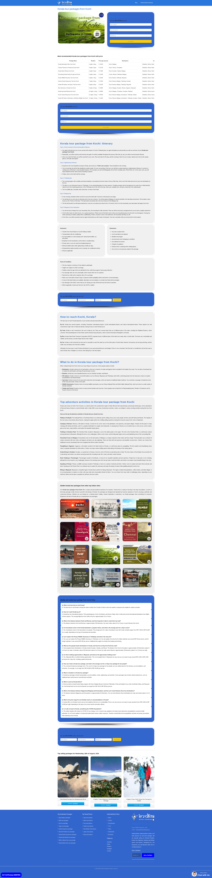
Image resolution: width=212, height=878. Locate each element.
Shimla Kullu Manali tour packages (67, 837)
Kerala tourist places (88, 826)
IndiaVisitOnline (105, 868)
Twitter (108, 844)
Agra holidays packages (64, 817)
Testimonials (111, 831)
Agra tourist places (88, 817)
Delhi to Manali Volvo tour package (67, 840)
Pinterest (109, 846)
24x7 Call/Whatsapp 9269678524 (11, 875)
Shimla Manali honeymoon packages (67, 834)
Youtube (109, 851)
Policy (109, 829)
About (109, 817)
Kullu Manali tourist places (89, 829)
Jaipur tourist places (88, 831)
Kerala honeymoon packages (66, 829)
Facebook (109, 842)
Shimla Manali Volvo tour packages (67, 843)
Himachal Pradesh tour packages (67, 831)
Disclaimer (110, 834)
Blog (136, 2)
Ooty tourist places (88, 834)
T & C (109, 826)
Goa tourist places (87, 823)
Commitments (111, 823)
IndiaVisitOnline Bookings (147, 2)
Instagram (109, 848)
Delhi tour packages (63, 820)
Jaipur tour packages (64, 826)
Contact (110, 820)
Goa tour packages (63, 823)
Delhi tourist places (88, 820)
